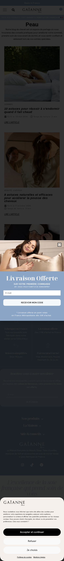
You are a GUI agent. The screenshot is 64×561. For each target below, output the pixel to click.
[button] (59, 244)
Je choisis (32, 550)
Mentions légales (39, 557)
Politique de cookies (24, 557)
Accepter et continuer (32, 532)
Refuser (32, 541)
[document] (32, 280)
